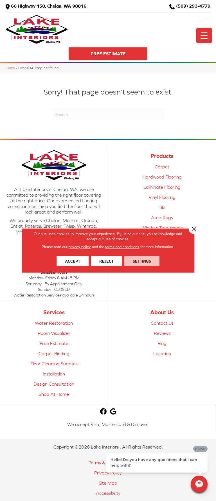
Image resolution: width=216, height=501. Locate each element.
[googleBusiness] (113, 411)
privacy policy (79, 247)
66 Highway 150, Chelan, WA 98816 (48, 5)
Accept (72, 261)
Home (10, 68)
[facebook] (104, 411)
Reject (106, 261)
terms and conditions (122, 247)
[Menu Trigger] (204, 35)
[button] (108, 53)
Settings (142, 261)
